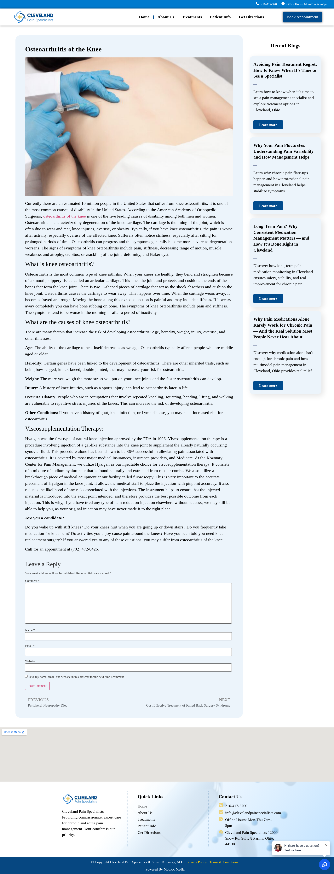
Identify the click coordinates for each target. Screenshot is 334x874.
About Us (166, 17)
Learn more (268, 125)
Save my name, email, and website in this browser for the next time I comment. (76, 677)
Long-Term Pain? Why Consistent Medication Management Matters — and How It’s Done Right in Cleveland (281, 238)
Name (30, 630)
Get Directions (251, 17)
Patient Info (220, 17)
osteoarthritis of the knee (64, 216)
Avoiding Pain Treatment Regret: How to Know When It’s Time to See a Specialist (285, 70)
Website (30, 661)
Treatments (192, 17)
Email (30, 645)
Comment (32, 580)
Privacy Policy (196, 862)
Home (144, 17)
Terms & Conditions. (224, 862)
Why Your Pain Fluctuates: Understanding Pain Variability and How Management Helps (283, 151)
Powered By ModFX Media (165, 869)
